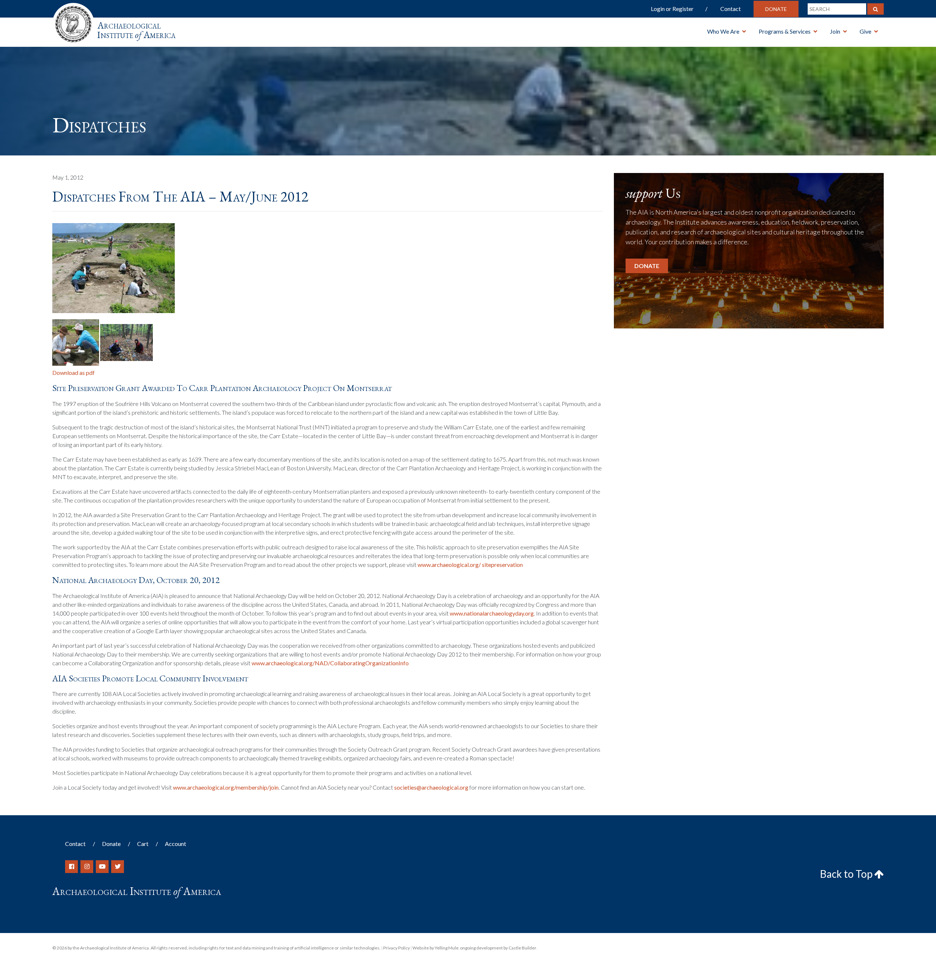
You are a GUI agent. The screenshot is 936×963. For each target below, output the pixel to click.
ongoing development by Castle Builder (498, 948)
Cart (142, 843)
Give (865, 31)
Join (835, 31)
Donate (776, 9)
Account (175, 843)
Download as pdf (73, 372)
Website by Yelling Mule (435, 948)
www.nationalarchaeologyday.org (492, 613)
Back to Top (847, 874)
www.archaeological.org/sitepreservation (470, 564)
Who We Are (723, 31)
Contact (730, 8)
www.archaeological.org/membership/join (226, 787)
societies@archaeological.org (431, 787)
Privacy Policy (396, 948)
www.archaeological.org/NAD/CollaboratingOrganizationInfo (330, 662)
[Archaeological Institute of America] (73, 21)
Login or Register (672, 8)
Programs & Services (785, 31)
